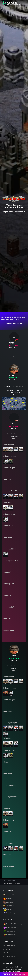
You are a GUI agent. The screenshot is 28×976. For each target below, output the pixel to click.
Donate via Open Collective (14, 323)
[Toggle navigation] (23, 3)
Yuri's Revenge (11, 880)
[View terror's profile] (14, 369)
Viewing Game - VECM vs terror (12, 883)
